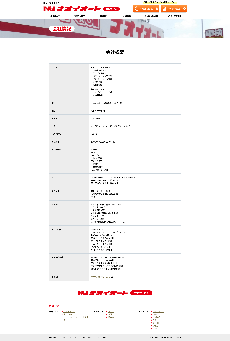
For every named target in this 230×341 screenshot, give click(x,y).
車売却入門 (55, 15)
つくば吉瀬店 (158, 311)
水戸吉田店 (68, 314)
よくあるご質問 (151, 15)
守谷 (155, 328)
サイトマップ (87, 337)
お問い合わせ (102, 337)
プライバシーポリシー (69, 337)
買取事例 (103, 15)
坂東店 (111, 317)
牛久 (155, 320)
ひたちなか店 (69, 311)
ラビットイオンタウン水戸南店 (75, 318)
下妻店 (111, 311)
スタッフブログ (175, 15)
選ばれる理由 (79, 15)
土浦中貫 (157, 317)
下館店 (111, 314)
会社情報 (52, 337)
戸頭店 (156, 314)
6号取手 (156, 325)
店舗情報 (127, 15)
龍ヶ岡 (156, 322)
